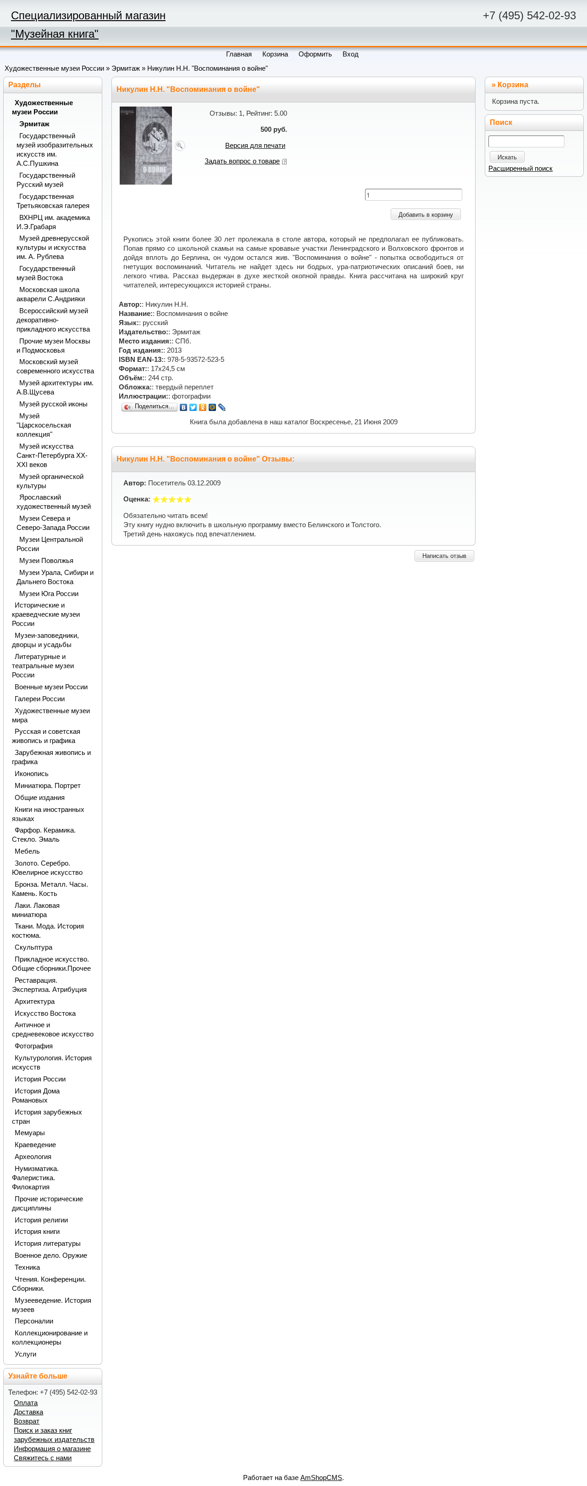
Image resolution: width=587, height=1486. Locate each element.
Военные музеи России (51, 687)
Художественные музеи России (54, 68)
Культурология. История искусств (52, 1062)
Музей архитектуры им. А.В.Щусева (55, 387)
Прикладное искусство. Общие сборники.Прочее (51, 964)
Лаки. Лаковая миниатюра (36, 910)
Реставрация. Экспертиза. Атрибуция (49, 985)
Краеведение (35, 1144)
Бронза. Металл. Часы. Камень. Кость (50, 889)
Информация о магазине (52, 1448)
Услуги (25, 1354)
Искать (507, 157)
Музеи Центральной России (50, 544)
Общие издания (40, 797)
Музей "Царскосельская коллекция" (44, 425)
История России (40, 1079)
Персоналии (34, 1321)
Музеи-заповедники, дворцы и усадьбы (45, 640)
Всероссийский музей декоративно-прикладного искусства (53, 320)
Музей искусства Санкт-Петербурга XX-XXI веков (52, 455)
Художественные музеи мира (51, 715)
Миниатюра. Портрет (48, 785)
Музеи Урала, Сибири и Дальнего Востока (55, 577)
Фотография (34, 1046)
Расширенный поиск (520, 168)
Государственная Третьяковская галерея (53, 201)
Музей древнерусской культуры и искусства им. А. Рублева (53, 247)
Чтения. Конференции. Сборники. (49, 1284)
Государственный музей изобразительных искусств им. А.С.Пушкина (55, 149)
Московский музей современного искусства (55, 366)
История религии (41, 1220)
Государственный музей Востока (46, 273)
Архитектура (35, 1001)
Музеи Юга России (48, 593)
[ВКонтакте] (183, 407)
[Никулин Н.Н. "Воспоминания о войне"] (153, 145)
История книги (37, 1231)
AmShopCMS (321, 1477)
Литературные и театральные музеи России (43, 666)
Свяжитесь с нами (43, 1458)
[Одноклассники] (203, 407)
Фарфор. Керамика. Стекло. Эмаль (44, 835)
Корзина (513, 85)
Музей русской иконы (53, 404)
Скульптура (33, 947)
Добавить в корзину (426, 214)
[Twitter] (193, 407)
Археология (33, 1156)
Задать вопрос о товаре (242, 161)
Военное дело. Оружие (51, 1255)
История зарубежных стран (47, 1117)
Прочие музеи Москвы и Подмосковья (53, 346)
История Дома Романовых (36, 1095)
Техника (27, 1267)
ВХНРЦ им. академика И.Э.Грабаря (53, 222)
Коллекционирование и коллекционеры (50, 1337)
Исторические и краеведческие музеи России (46, 614)
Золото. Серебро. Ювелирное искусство (47, 868)
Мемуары (30, 1133)
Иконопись (32, 773)
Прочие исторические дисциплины (47, 1203)
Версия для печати (255, 145)
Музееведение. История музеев (51, 1305)
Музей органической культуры (50, 481)
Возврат (26, 1421)
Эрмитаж (125, 68)
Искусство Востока (45, 1013)
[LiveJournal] (222, 407)
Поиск (501, 122)
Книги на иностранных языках (48, 814)
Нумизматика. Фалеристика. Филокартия (35, 1178)
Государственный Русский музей (46, 180)
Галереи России (40, 699)
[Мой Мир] (212, 407)
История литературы (48, 1243)
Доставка (28, 1412)
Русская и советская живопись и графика (46, 736)
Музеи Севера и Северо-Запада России (53, 523)
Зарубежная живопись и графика (51, 757)
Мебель (27, 851)
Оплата (26, 1403)
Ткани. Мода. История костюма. (48, 931)
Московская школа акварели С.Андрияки (51, 294)
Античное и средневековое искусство (53, 1029)
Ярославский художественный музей (54, 502)
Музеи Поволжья (46, 560)
